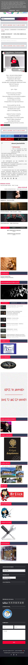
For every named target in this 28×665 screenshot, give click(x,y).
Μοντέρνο (7, 29)
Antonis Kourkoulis (20, 652)
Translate (13, 579)
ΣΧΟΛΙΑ (23, 303)
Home (2, 29)
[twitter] (14, 655)
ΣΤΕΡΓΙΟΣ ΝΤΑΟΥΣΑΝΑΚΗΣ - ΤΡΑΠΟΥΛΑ (15, 323)
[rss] (16, 655)
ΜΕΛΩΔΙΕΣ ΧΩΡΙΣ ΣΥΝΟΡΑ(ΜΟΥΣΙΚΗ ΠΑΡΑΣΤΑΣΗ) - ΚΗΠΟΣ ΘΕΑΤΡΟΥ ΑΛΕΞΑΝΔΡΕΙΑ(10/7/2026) (14, 313)
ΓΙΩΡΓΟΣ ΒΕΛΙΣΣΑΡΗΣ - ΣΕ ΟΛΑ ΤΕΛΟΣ (15, 306)
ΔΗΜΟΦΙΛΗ (14, 303)
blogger (5, 227)
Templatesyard (7, 652)
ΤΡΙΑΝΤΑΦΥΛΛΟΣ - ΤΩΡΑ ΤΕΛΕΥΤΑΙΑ (9, 223)
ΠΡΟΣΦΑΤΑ (5, 303)
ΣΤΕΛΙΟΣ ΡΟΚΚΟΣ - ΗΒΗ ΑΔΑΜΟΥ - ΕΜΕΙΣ (11, 211)
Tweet (9, 136)
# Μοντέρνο (6, 125)
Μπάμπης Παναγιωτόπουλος (7, 277)
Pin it (9, 139)
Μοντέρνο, (14, 40)
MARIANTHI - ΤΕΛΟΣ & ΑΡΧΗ (7, 200)
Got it (17, 10)
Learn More (12, 10)
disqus (13, 227)
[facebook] (11, 655)
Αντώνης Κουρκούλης (5, 276)
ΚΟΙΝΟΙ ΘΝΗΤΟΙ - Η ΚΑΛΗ (12, 329)
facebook (23, 227)
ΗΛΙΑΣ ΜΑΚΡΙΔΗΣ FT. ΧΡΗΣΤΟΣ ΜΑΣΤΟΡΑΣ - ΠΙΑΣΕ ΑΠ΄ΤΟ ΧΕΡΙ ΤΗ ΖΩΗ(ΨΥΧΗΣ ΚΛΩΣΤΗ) (16, 335)
